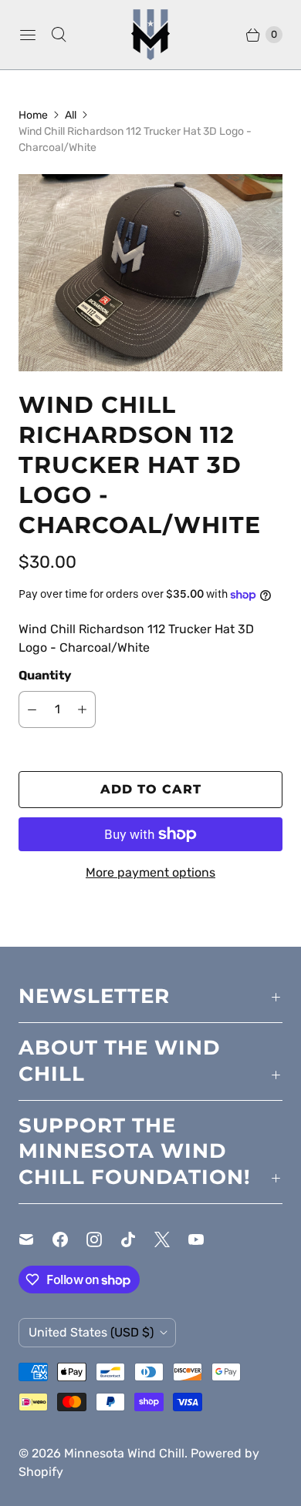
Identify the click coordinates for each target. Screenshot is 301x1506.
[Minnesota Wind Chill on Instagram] (103, 1239)
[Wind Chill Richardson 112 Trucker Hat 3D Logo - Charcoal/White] (150, 273)
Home (33, 115)
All (70, 115)
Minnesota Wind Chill (124, 1453)
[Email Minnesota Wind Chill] (35, 1239)
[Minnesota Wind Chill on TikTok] (137, 1239)
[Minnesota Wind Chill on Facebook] (69, 1239)
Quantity (45, 675)
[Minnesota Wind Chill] (150, 34)
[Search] (58, 34)
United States (91, 1332)
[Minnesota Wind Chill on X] (171, 1239)
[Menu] (27, 34)
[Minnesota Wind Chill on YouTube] (205, 1239)
